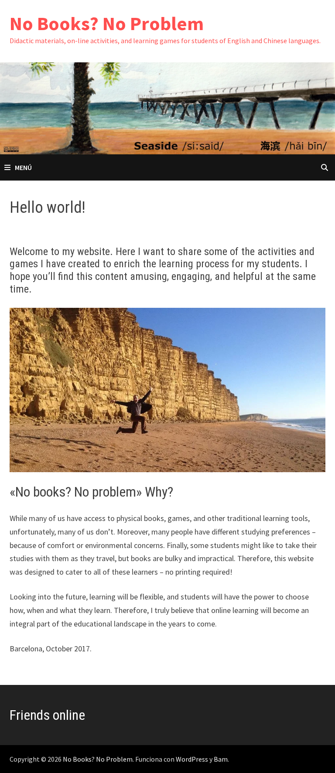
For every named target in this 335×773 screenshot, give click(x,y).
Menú (23, 167)
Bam (221, 759)
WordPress (192, 759)
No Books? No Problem (107, 23)
